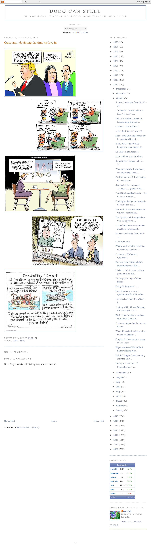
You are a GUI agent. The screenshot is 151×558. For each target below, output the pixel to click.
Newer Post (9, 420)
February (120, 405)
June (118, 386)
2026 (116, 42)
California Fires (122, 241)
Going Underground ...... (126, 286)
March (119, 400)
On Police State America (126, 151)
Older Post (99, 420)
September (121, 372)
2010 (116, 444)
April (119, 395)
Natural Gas (115, 473)
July (118, 381)
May (118, 391)
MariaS (127, 511)
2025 (116, 46)
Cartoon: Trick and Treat (127, 126)
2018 (116, 79)
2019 (116, 75)
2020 (116, 70)
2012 (116, 434)
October (120, 98)
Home (54, 420)
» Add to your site (130, 497)
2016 (116, 416)
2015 (116, 420)
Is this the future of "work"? (128, 130)
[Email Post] (36, 338)
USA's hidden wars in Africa (128, 156)
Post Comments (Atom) (28, 427)
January (120, 410)
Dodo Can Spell (75, 11)
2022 (116, 60)
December (121, 88)
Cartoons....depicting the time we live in (30, 42)
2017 (116, 84)
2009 (116, 449)
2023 (116, 56)
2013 (116, 430)
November (121, 93)
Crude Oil (114, 469)
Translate (83, 32)
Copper (113, 493)
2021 (116, 65)
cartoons (19, 341)
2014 (116, 425)
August (119, 377)
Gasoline (113, 477)
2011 (116, 439)
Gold (112, 485)
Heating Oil (114, 481)
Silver (112, 489)
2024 (116, 51)
